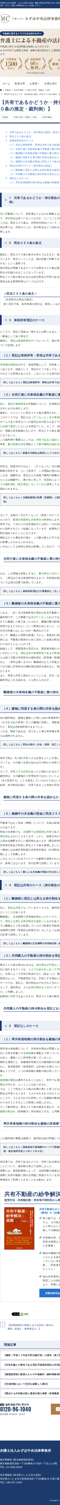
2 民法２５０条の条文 (18, 136)
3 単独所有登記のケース (20, 140)
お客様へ (35, 83)
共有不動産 (19, 90)
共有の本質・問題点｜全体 (38, 90)
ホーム (6, 83)
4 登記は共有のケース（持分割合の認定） (29, 165)
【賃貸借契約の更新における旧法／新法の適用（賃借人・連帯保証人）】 (30, 1326)
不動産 (8, 90)
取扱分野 (20, 83)
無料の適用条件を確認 (36, 72)
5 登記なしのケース (17, 178)
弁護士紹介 (50, 83)
